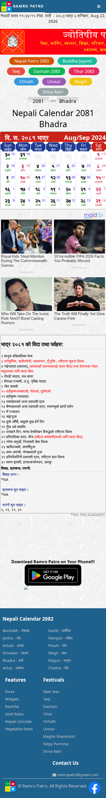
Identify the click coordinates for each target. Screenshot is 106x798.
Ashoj (7, 667)
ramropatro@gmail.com (77, 774)
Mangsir (55, 638)
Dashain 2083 (47, 71)
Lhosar (54, 81)
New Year (51, 691)
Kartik (53, 630)
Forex (9, 691)
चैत (66, 667)
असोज (19, 667)
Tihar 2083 (84, 71)
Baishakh (10, 630)
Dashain (50, 706)
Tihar (47, 714)
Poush (53, 645)
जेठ (18, 638)
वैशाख (25, 630)
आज (53, 100)
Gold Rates (14, 714)
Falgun (54, 660)
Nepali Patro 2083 (31, 61)
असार (20, 645)
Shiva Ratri (53, 92)
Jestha (8, 638)
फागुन (67, 660)
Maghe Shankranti (59, 736)
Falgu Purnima (55, 743)
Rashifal (12, 706)
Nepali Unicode (18, 721)
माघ (64, 652)
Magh (53, 652)
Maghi (81, 81)
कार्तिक (66, 630)
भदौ (21, 660)
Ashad (8, 645)
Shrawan (10, 652)
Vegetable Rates (19, 728)
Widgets (12, 699)
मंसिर (69, 638)
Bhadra (9, 660)
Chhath (26, 81)
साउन (24, 652)
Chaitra (54, 667)
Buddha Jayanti (77, 61)
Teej (16, 71)
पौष (64, 645)
